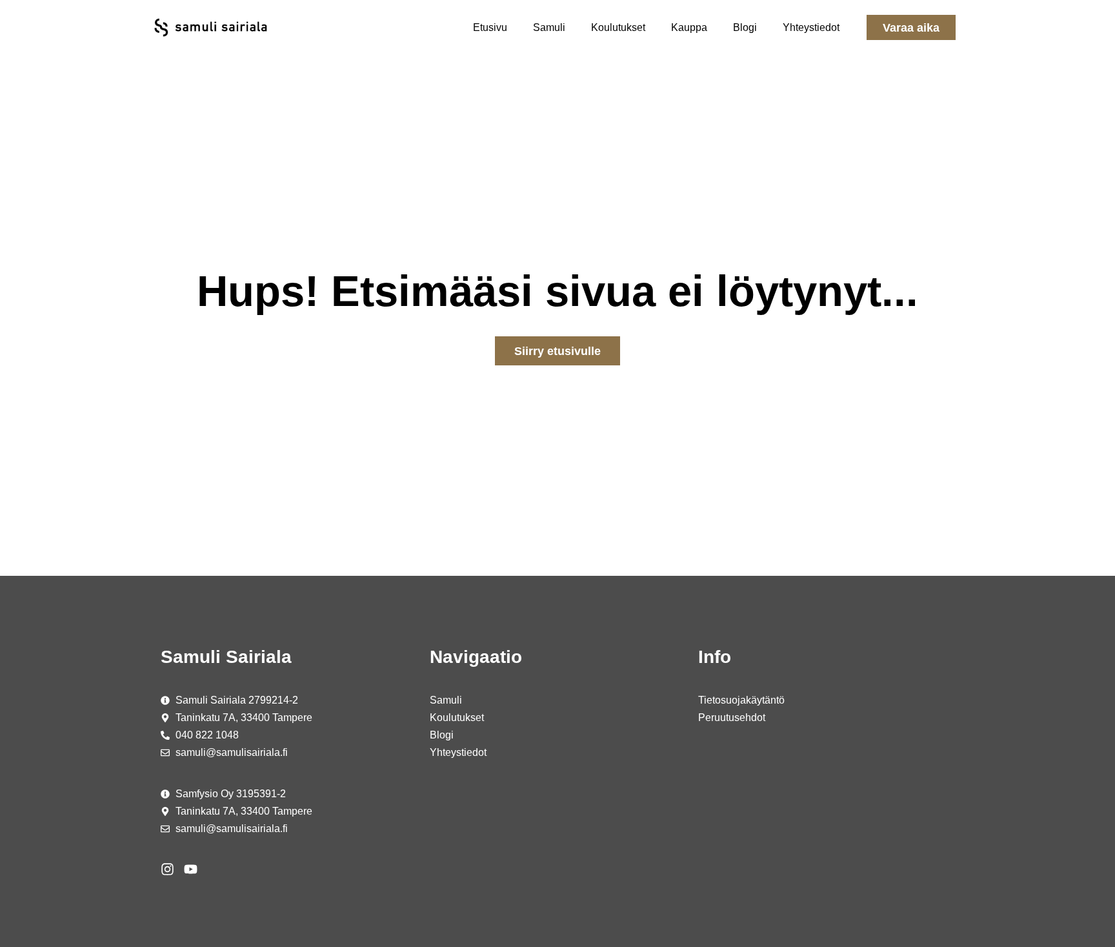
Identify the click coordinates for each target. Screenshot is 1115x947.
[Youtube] (190, 869)
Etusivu (490, 27)
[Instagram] (167, 869)
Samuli (549, 27)
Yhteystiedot (811, 27)
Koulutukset (618, 27)
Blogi (745, 27)
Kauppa (689, 27)
